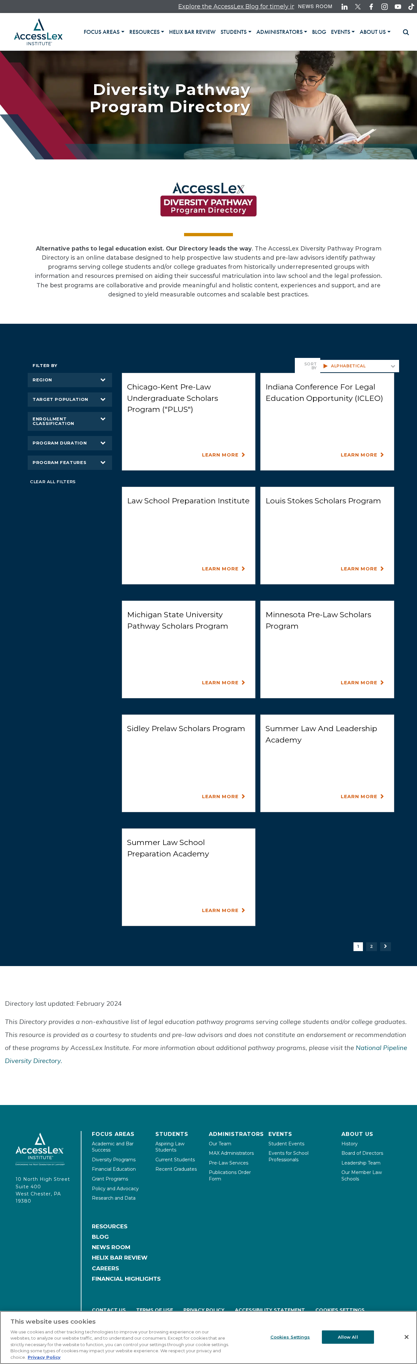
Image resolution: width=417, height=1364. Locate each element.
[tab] (104, 31)
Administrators (236, 1134)
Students (171, 1134)
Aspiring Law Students (169, 1147)
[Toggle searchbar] (403, 32)
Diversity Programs (114, 1160)
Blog (100, 1237)
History (349, 1144)
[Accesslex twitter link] (358, 6)
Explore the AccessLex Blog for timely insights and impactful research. (251, 6)
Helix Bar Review (120, 1257)
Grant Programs (110, 1179)
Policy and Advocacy (115, 1189)
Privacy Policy (203, 1310)
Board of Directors (362, 1153)
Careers (105, 1268)
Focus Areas (113, 1134)
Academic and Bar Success (113, 1147)
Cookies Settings (340, 1310)
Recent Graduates (176, 1169)
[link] (192, 31)
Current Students (175, 1160)
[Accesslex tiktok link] (411, 6)
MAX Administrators (231, 1153)
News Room (315, 6)
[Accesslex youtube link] (398, 6)
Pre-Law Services (228, 1163)
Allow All (348, 1336)
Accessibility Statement (270, 1310)
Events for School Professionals (288, 1156)
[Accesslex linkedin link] (344, 6)
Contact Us (109, 1310)
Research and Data (114, 1198)
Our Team (220, 1144)
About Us (357, 1134)
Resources (109, 1226)
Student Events (286, 1144)
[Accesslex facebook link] (371, 6)
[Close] (406, 1337)
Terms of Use (154, 1310)
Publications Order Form (230, 1175)
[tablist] (239, 32)
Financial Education (114, 1169)
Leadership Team (361, 1163)
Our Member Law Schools (361, 1175)
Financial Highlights (126, 1278)
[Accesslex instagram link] (385, 6)
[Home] (38, 31)
